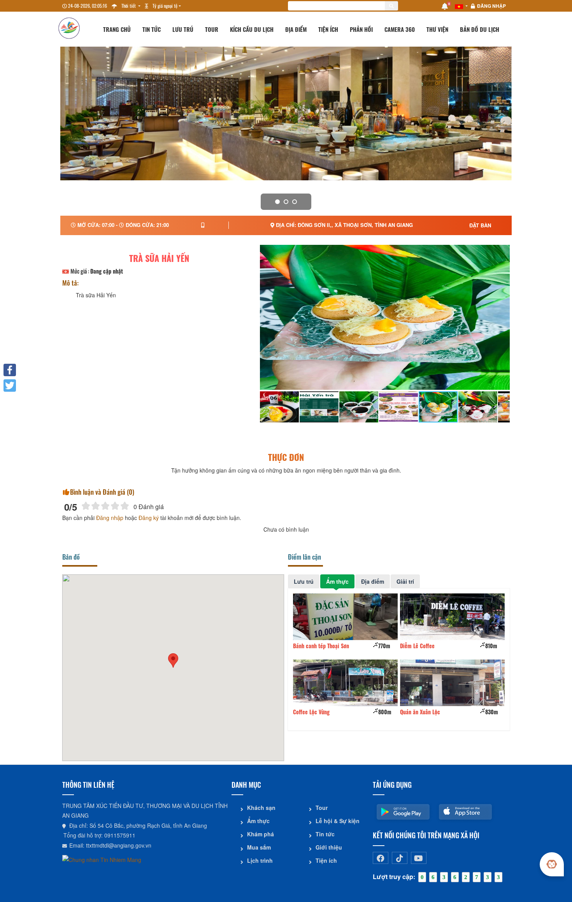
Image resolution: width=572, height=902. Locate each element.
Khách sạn (261, 807)
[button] (173, 660)
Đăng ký (149, 518)
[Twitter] (10, 385)
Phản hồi (361, 29)
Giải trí (405, 581)
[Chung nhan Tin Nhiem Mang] (101, 859)
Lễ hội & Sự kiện (338, 821)
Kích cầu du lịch (252, 29)
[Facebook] (10, 370)
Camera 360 (399, 29)
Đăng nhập (491, 5)
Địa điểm (296, 29)
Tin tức (151, 29)
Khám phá (260, 834)
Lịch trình (260, 860)
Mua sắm (259, 847)
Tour (211, 29)
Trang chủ (117, 29)
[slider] (105, 506)
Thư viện (437, 29)
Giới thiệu (329, 847)
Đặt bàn (480, 225)
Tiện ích (328, 29)
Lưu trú (182, 29)
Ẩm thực (337, 581)
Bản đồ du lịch (479, 29)
